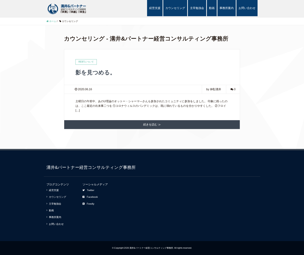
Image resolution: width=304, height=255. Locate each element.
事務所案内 (227, 8)
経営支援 (154, 8)
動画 (212, 8)
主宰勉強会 (197, 8)
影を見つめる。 (95, 72)
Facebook (92, 196)
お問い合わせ (247, 8)
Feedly (90, 203)
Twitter (90, 190)
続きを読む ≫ (152, 124)
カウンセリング (175, 8)
